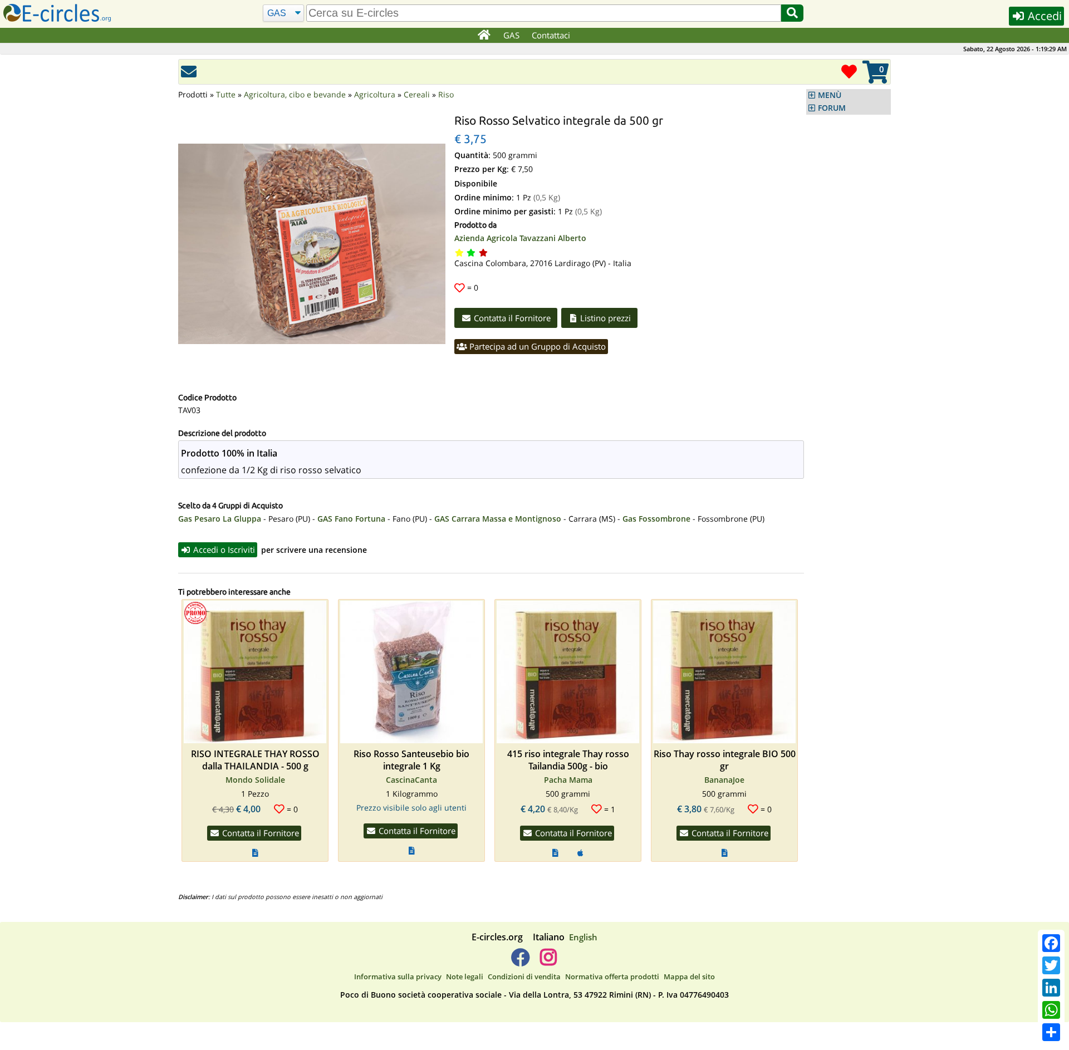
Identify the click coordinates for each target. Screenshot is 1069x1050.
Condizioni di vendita (524, 977)
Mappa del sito (689, 977)
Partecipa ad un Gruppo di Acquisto (536, 346)
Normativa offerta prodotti (612, 977)
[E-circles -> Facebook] (520, 961)
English (583, 937)
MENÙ (829, 95)
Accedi (1043, 15)
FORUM (832, 108)
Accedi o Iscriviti (223, 549)
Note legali (464, 977)
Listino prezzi (604, 317)
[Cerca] (792, 13)
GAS (511, 35)
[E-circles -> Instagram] (548, 961)
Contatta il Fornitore (511, 317)
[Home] (483, 35)
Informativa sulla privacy (398, 977)
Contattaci (551, 35)
